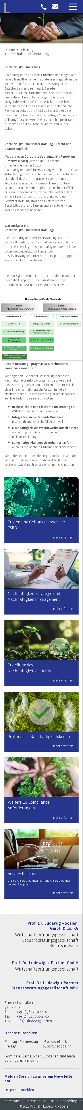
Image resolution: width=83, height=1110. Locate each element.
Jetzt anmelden (21, 1090)
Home (10, 50)
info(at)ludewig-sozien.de (36, 1021)
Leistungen (28, 50)
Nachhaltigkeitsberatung (28, 54)
